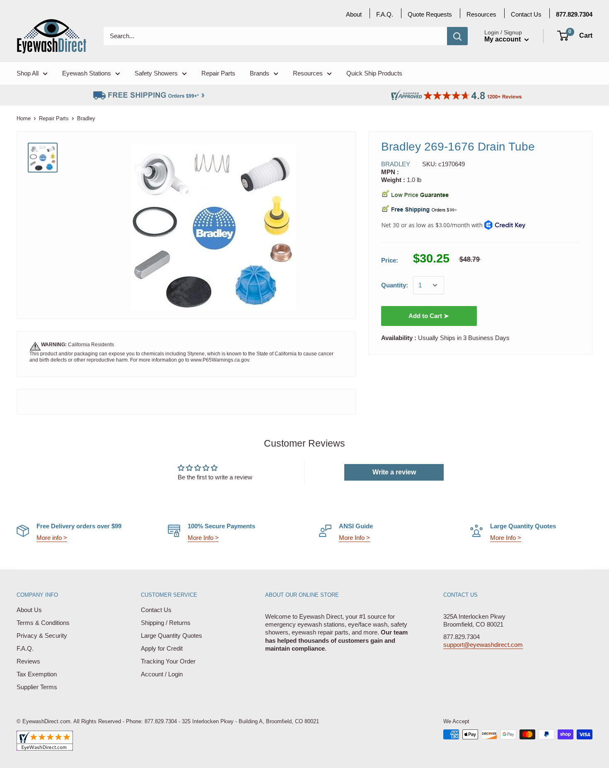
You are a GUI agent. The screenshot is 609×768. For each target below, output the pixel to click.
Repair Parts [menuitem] (218, 73)
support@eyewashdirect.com (483, 644)
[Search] (457, 36)
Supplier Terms (37, 686)
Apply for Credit (162, 648)
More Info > (203, 537)
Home (24, 118)
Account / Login (162, 674)
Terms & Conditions (43, 622)
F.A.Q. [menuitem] (384, 14)
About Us (29, 609)
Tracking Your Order (168, 661)
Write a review (394, 472)
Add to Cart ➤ (428, 315)
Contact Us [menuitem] (526, 14)
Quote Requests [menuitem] (430, 14)
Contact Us (156, 609)
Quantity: (394, 285)
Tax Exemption (37, 674)
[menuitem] (574, 14)
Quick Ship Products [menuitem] (374, 73)
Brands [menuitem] (259, 73)
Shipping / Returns (166, 622)
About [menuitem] (354, 14)
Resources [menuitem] (308, 73)
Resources (481, 14)
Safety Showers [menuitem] (156, 73)
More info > (51, 537)
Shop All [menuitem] (28, 73)
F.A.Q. (25, 648)
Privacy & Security (42, 635)
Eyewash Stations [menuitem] (86, 73)
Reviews (28, 661)
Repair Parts (54, 118)
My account (503, 39)
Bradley (395, 164)
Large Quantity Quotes (171, 635)
